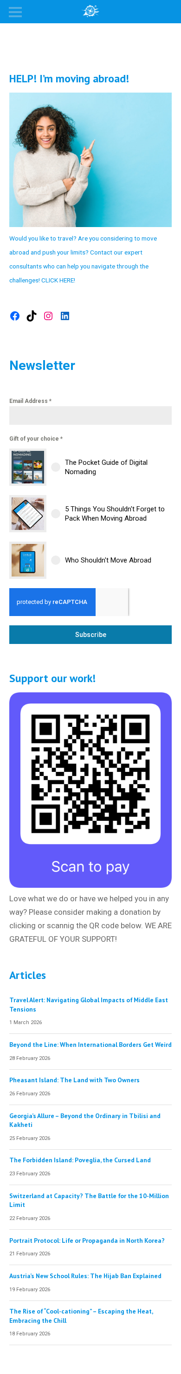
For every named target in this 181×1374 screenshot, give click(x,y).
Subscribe (90, 634)
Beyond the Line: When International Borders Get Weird (90, 1044)
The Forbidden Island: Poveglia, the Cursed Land (80, 1160)
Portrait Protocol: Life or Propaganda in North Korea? (87, 1240)
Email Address (30, 401)
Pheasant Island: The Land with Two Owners (74, 1080)
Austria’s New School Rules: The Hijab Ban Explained (85, 1276)
